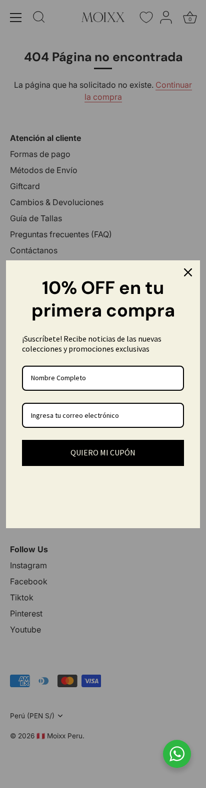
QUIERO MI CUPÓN (103, 452)
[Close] (188, 272)
